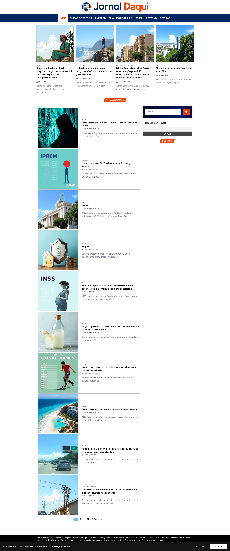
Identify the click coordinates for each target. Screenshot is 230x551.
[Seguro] (58, 250)
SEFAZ (85, 205)
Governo (151, 18)
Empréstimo (80, 65)
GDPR (67, 546)
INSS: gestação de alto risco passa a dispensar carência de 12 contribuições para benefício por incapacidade (108, 287)
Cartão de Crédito (81, 18)
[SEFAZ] (58, 209)
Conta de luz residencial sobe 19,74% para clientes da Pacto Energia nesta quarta (109, 491)
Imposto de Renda (88, 202)
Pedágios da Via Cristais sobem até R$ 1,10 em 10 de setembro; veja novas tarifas (110, 450)
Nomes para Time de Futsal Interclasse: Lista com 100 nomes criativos (109, 369)
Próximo (95, 519)
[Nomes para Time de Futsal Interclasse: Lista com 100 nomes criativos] (58, 373)
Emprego (100, 18)
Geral (139, 18)
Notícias (165, 18)
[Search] (186, 112)
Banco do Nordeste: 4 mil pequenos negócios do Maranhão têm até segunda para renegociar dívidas (54, 73)
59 (88, 519)
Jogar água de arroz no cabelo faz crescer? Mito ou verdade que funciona (110, 328)
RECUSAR (200, 546)
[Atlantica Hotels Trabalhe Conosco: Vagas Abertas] (58, 413)
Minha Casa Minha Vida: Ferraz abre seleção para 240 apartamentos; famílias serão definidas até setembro (133, 73)
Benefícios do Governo (124, 65)
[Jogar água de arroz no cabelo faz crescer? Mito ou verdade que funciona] (58, 332)
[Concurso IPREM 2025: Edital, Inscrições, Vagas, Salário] (58, 169)
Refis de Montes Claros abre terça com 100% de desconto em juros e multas (94, 71)
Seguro (86, 246)
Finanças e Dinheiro (120, 18)
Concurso (85, 160)
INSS (83, 282)
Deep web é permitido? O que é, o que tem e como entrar (109, 124)
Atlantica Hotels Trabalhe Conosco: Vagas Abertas (109, 409)
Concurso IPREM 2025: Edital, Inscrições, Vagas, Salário (107, 165)
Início (63, 18)
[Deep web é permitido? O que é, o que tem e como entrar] (58, 128)
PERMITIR (218, 546)
